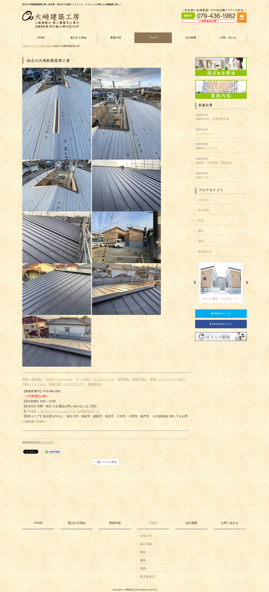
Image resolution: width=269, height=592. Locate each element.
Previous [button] (195, 283)
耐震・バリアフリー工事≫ (168, 379)
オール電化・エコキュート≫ (95, 379)
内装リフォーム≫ (34, 384)
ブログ (35, 46)
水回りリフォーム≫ (59, 379)
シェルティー (204, 131)
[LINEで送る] (52, 451)
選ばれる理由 (76, 522)
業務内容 (115, 522)
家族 (200, 220)
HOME (25, 46)
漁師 (200, 241)
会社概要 (191, 522)
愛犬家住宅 (205, 251)
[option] (221, 282)
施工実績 (46, 46)
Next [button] (247, 283)
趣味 (200, 230)
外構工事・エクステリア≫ (66, 384)
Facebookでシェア (221, 324)
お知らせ (203, 199)
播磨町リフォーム (207, 146)
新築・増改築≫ (32, 379)
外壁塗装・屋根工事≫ (132, 379)
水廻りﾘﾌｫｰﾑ (203, 175)
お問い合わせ (229, 522)
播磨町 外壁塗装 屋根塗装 (214, 160)
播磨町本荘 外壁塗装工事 (212, 117)
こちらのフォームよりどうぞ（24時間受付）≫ (68, 411)
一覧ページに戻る (106, 461)
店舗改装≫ (95, 384)
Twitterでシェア (221, 313)
